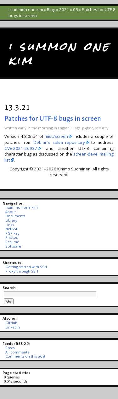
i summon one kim (25, 9)
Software (13, 246)
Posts (9, 347)
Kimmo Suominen (74, 169)
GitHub (11, 322)
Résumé (12, 241)
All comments (17, 352)
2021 (64, 9)
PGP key (12, 233)
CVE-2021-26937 (20, 148)
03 (75, 9)
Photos (11, 237)
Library (11, 220)
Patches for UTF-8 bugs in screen (52, 118)
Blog (51, 9)
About (10, 211)
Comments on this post (25, 356)
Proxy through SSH (21, 271)
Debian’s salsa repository (59, 142)
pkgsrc (87, 128)
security (102, 128)
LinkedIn (12, 327)
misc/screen (56, 136)
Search (9, 287)
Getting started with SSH (26, 266)
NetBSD (11, 228)
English (64, 128)
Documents (15, 215)
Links (9, 224)
